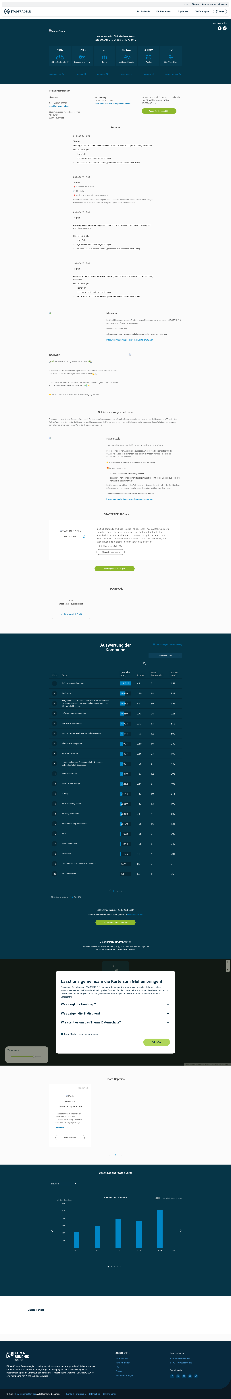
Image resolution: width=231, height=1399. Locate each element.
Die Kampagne (202, 11)
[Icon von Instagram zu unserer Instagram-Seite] (178, 1376)
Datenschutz (94, 1394)
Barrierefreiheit (109, 1394)
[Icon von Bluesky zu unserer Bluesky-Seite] (196, 1376)
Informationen (55, 74)
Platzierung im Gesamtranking (169, 645)
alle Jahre (55, 1184)
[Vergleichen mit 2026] (158, 1198)
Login (221, 11)
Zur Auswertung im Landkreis (115, 922)
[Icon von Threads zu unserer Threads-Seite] (190, 1376)
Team (64, 675)
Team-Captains (171, 74)
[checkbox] (115, 1034)
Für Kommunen (163, 11)
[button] (52, 1230)
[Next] (121, 1155)
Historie (147, 74)
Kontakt (70, 1394)
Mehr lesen (60, 1127)
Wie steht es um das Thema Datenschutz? (91, 1022)
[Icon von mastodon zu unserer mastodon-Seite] (184, 1376)
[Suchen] (144, 663)
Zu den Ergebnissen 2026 (159, 111)
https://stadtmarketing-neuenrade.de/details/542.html (129, 340)
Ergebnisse (183, 11)
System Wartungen (124, 1375)
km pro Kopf (174, 674)
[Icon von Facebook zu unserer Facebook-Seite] (172, 1376)
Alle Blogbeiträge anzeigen (114, 569)
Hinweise (101, 74)
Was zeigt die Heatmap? (78, 1004)
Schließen (156, 1042)
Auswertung (124, 74)
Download (73, 614)
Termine (79, 74)
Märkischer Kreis (135, 914)
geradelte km (125, 674)
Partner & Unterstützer (180, 1358)
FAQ (187, 4)
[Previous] (110, 1155)
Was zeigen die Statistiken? (80, 1013)
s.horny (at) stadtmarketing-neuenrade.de (112, 103)
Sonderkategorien (165, 655)
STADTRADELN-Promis (181, 1362)
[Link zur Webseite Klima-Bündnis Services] (17, 1356)
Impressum (81, 1394)
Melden (81, 1088)
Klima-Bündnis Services (25, 1394)
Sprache (224, 4)
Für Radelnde (143, 11)
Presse (196, 4)
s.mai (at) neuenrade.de (59, 106)
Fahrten (140, 675)
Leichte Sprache (209, 4)
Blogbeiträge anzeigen (111, 552)
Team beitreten (70, 1138)
